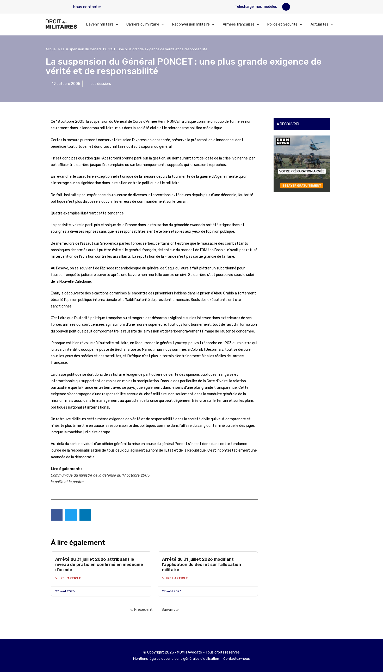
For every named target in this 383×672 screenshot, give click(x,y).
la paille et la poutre (67, 482)
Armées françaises (239, 24)
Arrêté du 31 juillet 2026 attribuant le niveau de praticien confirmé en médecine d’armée (99, 564)
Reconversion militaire (191, 24)
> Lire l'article (68, 578)
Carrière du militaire (142, 24)
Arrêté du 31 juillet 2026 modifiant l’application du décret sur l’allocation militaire (201, 564)
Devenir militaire (100, 24)
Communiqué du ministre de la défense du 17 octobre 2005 (100, 475)
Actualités (319, 24)
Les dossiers (101, 84)
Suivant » (170, 609)
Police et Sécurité (282, 24)
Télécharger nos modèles (255, 6)
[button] (286, 7)
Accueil (51, 49)
